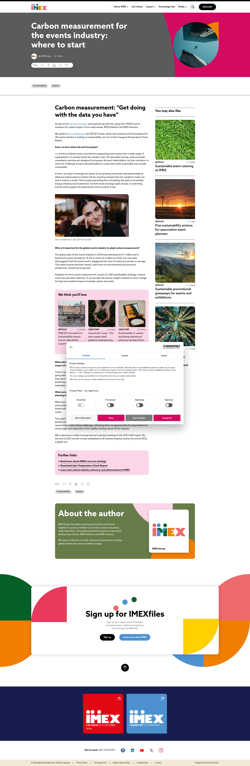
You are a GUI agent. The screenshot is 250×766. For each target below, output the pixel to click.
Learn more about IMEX (134, 637)
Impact (55, 86)
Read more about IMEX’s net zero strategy (83, 461)
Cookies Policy (142, 763)
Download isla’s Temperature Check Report (84, 466)
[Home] (39, 7)
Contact (158, 763)
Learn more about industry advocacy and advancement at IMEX (95, 470)
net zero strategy (78, 124)
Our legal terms (100, 763)
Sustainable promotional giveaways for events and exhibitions (173, 293)
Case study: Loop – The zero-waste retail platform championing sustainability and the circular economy (100, 340)
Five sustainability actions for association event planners (174, 230)
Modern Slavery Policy (121, 763)
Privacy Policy (82, 763)
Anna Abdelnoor (76, 134)
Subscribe (207, 7)
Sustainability (39, 86)
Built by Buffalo (212, 763)
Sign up (107, 637)
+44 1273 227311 (106, 750)
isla (56, 154)
